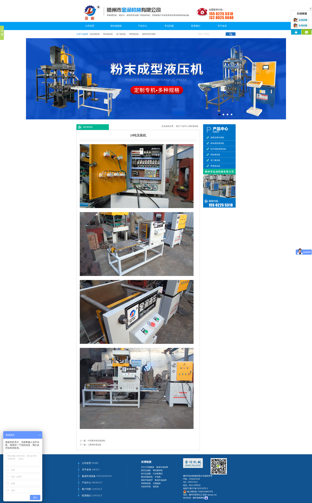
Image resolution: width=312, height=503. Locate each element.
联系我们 (195, 26)
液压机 (156, 486)
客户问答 (92, 489)
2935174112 (193, 482)
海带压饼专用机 (149, 34)
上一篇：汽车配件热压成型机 (92, 440)
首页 (178, 126)
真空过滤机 (146, 470)
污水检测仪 (158, 473)
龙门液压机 (121, 34)
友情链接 (146, 461)
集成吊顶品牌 (162, 467)
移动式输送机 (147, 477)
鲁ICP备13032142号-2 (198, 488)
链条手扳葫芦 (147, 480)
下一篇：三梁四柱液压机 (90, 445)
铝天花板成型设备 (218, 149)
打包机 (158, 477)
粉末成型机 (116, 26)
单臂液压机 (134, 34)
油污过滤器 (146, 473)
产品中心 (142, 26)
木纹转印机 (146, 486)
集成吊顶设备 (97, 476)
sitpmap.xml (211, 495)
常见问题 (169, 26)
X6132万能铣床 (147, 467)
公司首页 (89, 26)
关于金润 (222, 26)
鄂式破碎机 (158, 470)
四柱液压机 (108, 34)
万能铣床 (157, 483)
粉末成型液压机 (217, 143)
